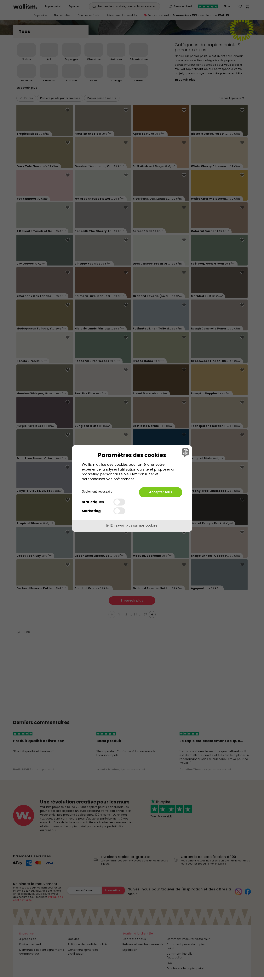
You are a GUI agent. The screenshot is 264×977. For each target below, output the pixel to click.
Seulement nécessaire (97, 491)
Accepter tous (160, 492)
